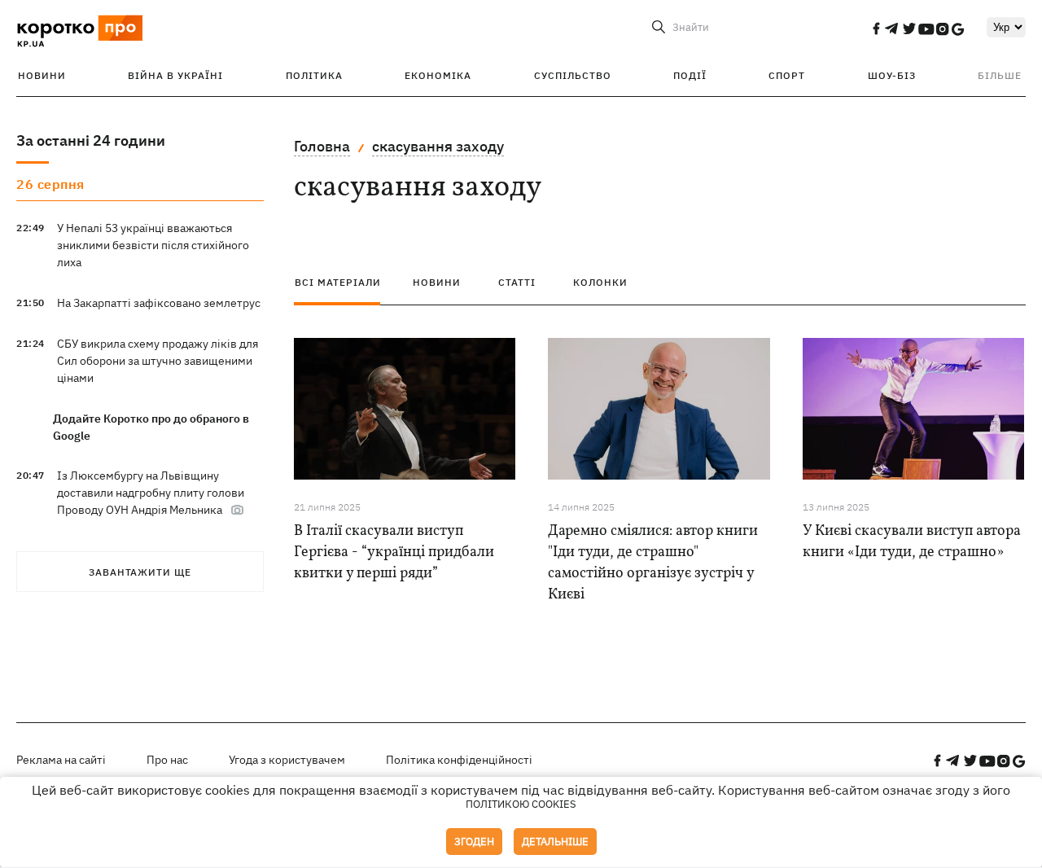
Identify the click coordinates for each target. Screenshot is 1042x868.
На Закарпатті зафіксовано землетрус (158, 303)
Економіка (438, 75)
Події (690, 75)
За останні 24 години (90, 140)
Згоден (474, 841)
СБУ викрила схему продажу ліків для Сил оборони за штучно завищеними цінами (157, 360)
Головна (322, 146)
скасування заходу (438, 146)
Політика (314, 75)
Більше (1000, 75)
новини (437, 282)
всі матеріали (338, 282)
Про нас (167, 759)
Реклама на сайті (61, 759)
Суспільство (572, 75)
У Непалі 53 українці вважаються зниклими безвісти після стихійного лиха (153, 245)
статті (517, 282)
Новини (42, 75)
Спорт (786, 75)
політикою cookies (521, 804)
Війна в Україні (175, 75)
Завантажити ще (140, 572)
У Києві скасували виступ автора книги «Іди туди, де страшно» (912, 542)
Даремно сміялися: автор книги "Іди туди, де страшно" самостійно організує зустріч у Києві (653, 563)
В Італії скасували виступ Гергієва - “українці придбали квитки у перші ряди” (394, 552)
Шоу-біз (892, 75)
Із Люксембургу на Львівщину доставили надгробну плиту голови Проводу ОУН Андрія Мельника (150, 492)
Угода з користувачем (287, 759)
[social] (875, 28)
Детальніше (555, 841)
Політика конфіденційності (459, 759)
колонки (600, 282)
